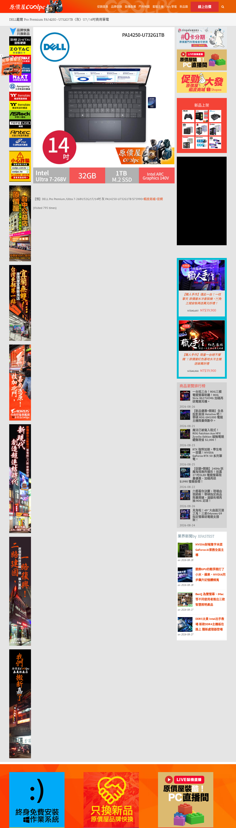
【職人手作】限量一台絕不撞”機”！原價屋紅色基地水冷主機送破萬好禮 (201, 359)
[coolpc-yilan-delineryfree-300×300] (12, 57)
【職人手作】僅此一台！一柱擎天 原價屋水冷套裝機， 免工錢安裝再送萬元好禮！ (201, 299)
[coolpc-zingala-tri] (202, 30)
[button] (222, 6)
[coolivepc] (202, 52)
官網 (160, 199)
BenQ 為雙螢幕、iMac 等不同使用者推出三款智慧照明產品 (210, 599)
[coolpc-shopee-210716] (202, 74)
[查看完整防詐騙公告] (20, 166)
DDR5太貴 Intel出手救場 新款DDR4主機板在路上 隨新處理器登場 (209, 624)
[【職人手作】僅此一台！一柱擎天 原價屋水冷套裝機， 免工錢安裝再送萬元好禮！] (202, 262)
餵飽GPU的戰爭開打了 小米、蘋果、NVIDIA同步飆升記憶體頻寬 (210, 574)
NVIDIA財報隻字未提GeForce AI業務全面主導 (209, 550)
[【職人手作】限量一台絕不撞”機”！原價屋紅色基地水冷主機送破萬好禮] (202, 323)
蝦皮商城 (149, 199)
